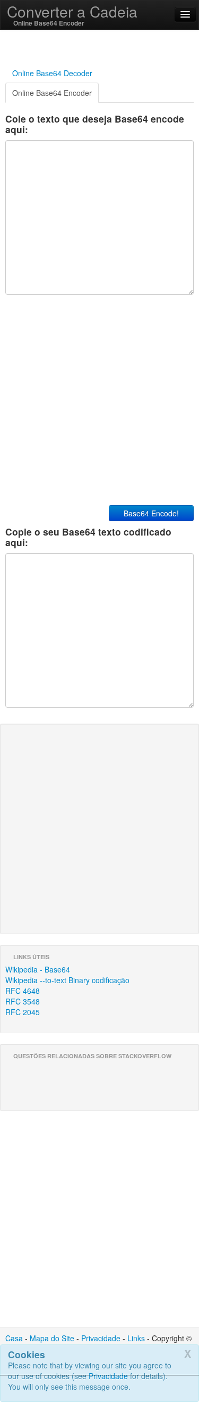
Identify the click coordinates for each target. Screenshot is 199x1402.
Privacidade (100, 1338)
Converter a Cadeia (72, 11)
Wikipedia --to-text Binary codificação (67, 980)
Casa (14, 1338)
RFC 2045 (22, 1012)
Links (136, 1338)
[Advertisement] (100, 1388)
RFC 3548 (22, 1001)
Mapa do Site (52, 1338)
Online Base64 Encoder (52, 92)
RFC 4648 (22, 990)
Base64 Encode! (151, 513)
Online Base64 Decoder (52, 73)
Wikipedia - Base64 (37, 969)
